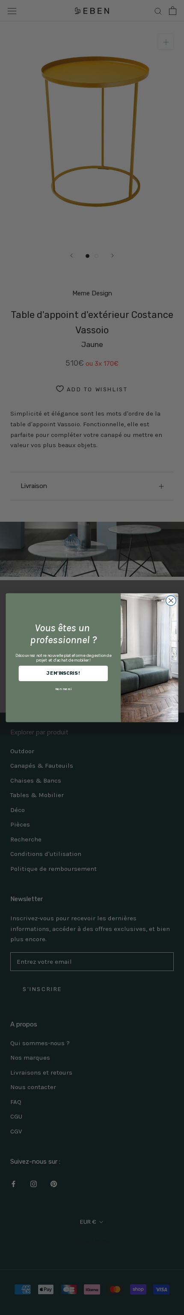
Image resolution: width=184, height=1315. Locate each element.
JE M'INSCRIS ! (63, 673)
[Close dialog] (171, 600)
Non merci (63, 689)
